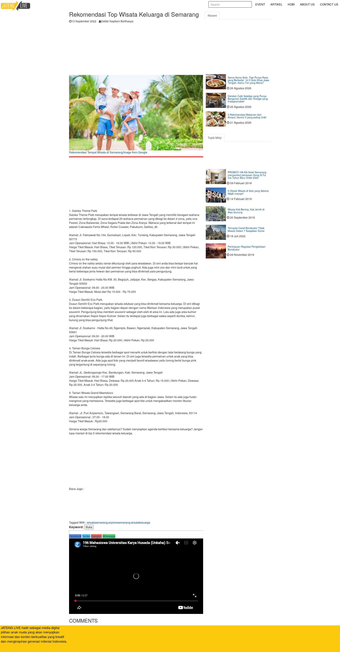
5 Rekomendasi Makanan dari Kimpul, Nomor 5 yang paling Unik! (247, 116)
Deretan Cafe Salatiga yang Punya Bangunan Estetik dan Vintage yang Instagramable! (248, 98)
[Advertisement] (136, 50)
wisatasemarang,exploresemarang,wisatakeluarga (118, 522)
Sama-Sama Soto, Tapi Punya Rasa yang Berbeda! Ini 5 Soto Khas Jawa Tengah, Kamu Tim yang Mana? (248, 80)
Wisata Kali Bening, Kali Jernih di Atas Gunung (246, 211)
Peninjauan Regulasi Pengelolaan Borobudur (246, 248)
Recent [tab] (212, 15)
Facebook (75, 536)
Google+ (96, 536)
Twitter (86, 536)
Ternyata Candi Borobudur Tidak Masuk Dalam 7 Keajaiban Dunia (246, 229)
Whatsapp (109, 536)
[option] (136, 115)
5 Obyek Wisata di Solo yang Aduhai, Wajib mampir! (248, 192)
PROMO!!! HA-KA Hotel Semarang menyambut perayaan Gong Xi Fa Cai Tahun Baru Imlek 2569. (247, 174)
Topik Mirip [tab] (215, 138)
